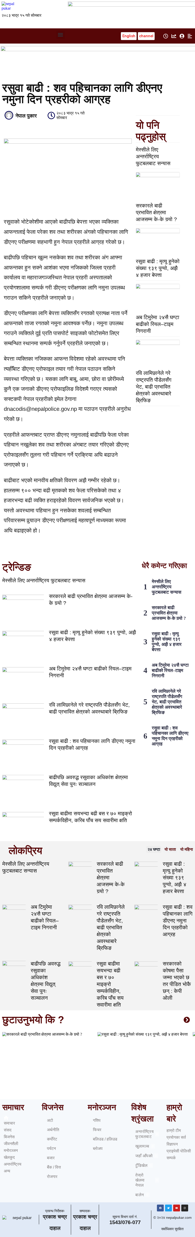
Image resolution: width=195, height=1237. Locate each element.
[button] (60, 35)
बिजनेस (9, 1137)
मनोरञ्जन (11, 1150)
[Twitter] (168, 1208)
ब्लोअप (98, 1148)
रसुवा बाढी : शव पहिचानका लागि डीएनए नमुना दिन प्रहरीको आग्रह (170, 735)
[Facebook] (160, 1208)
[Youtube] (176, 1208)
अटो (50, 1120)
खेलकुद (9, 1157)
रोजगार (52, 1176)
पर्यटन (51, 1148)
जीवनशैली (11, 1144)
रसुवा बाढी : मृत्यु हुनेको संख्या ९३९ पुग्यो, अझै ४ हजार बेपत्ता (158, 268)
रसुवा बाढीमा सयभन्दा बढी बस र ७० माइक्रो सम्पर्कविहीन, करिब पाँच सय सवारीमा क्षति (110, 984)
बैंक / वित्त (54, 1167)
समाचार (9, 1123)
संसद (7, 1130)
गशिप (97, 1120)
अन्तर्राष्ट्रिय (12, 1164)
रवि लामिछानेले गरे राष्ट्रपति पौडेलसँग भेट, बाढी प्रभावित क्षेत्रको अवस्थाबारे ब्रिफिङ (153, 386)
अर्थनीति (53, 1130)
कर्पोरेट (52, 1139)
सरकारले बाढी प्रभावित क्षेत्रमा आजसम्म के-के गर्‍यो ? (156, 212)
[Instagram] (184, 1208)
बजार (51, 1158)
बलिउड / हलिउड (105, 1139)
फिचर (97, 1130)
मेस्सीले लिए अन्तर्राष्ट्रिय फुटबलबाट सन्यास (153, 156)
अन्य (7, 1171)
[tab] (153, 849)
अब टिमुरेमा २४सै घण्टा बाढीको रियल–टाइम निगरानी (157, 324)
